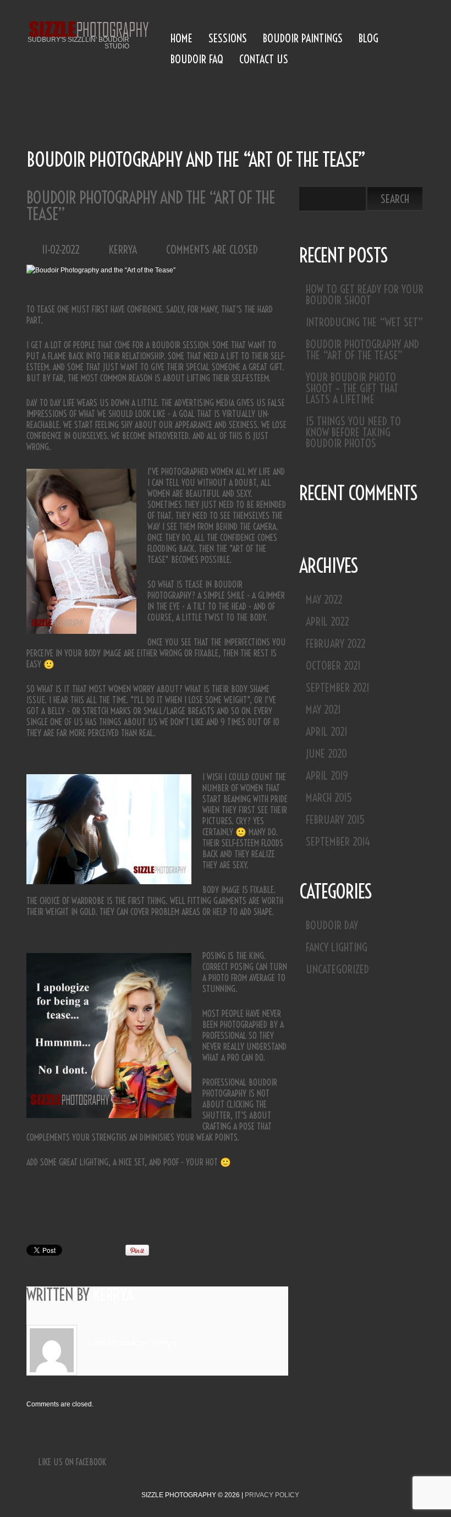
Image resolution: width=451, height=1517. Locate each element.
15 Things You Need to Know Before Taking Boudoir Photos (353, 432)
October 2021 (333, 665)
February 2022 (336, 643)
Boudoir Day (332, 925)
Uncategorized (337, 969)
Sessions (227, 38)
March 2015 (329, 797)
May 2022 (324, 599)
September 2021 (338, 687)
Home (181, 38)
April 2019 (327, 775)
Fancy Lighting (336, 947)
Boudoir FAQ (196, 59)
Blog (368, 38)
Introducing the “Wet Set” (364, 322)
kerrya (123, 249)
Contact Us (263, 59)
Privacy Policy (272, 1495)
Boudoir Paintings (303, 38)
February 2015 (335, 819)
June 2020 (326, 753)
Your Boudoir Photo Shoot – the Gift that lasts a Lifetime (352, 388)
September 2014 (338, 841)
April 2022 (327, 621)
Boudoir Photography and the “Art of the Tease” (362, 349)
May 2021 (323, 709)
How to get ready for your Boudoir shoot (365, 294)
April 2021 (327, 731)
